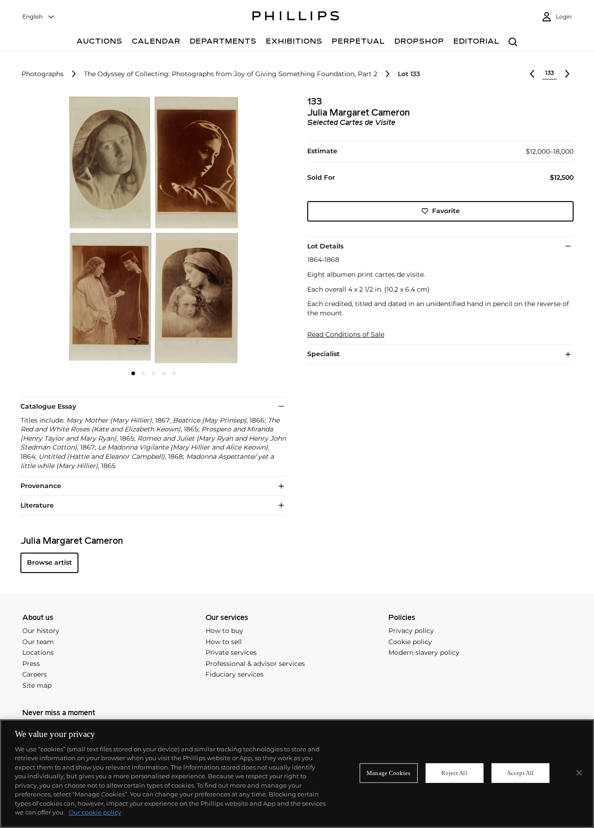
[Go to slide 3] (153, 373)
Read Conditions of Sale (345, 335)
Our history (40, 630)
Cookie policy (410, 642)
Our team (38, 642)
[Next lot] (567, 73)
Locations (38, 652)
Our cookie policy (95, 812)
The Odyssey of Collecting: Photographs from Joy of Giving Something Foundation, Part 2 (230, 74)
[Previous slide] (64, 231)
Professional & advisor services (255, 663)
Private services (231, 652)
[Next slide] (242, 231)
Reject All (454, 772)
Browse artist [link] (49, 562)
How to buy (224, 630)
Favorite (446, 211)
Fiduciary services (235, 674)
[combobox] (38, 17)
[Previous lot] (532, 73)
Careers (34, 674)
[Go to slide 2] (143, 373)
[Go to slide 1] (133, 373)
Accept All (520, 772)
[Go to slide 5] (174, 373)
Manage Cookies (388, 772)
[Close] (579, 773)
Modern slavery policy (423, 652)
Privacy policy (411, 630)
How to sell (224, 642)
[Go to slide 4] (163, 373)
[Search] (513, 42)
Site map (37, 685)
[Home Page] (295, 17)
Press (31, 663)
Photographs (42, 74)
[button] (151, 230)
